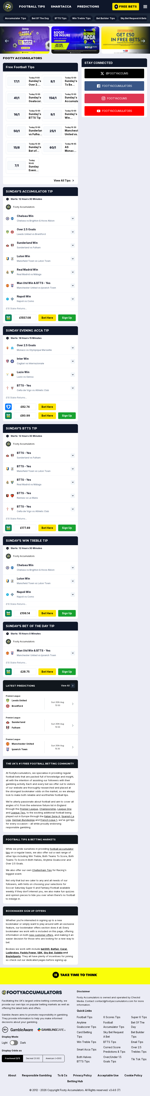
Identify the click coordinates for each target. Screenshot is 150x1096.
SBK (39, 952)
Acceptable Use (108, 1075)
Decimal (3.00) (33, 1058)
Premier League (29, 808)
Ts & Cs (62, 1075)
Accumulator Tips (15, 18)
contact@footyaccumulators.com (114, 1001)
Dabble (58, 952)
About (12, 1075)
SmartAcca (61, 6)
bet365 (45, 948)
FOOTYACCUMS (117, 98)
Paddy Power (28, 952)
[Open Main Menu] (145, 6)
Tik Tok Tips (139, 1059)
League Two (18, 812)
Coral (63, 948)
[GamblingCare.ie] (51, 1030)
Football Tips (32, 6)
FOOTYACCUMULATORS (117, 85)
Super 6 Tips (139, 1017)
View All (65, 685)
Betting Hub (75, 1081)
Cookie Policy (133, 1075)
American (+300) (53, 1058)
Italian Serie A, (52, 816)
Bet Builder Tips (105, 18)
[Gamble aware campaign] (22, 1029)
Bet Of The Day (40, 18)
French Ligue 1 (48, 819)
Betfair (55, 948)
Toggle (14, 1042)
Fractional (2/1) (12, 1058)
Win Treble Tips (81, 18)
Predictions (88, 6)
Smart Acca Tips (86, 1049)
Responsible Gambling (37, 1075)
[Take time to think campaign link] (75, 977)
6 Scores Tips (111, 1017)
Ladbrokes (12, 952)
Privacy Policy (82, 1075)
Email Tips (137, 1041)
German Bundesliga (23, 819)
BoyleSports (13, 956)
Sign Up (67, 317)
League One (64, 808)
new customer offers (41, 934)
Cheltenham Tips (42, 870)
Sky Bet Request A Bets (133, 18)
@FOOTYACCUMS (117, 73)
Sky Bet (48, 952)
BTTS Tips (60, 18)
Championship (48, 808)
